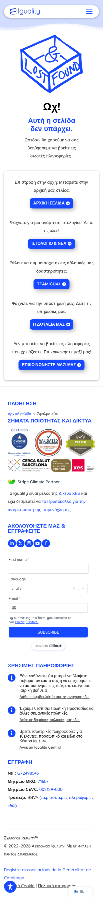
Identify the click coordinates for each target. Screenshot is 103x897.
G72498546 (28, 773)
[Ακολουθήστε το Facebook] (46, 543)
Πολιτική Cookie (19, 885)
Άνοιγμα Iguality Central (40, 747)
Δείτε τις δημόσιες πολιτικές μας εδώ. (50, 719)
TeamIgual (49, 284)
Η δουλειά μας (49, 324)
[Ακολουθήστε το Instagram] (29, 543)
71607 (43, 781)
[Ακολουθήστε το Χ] (20, 543)
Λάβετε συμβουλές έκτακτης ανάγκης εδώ (55, 696)
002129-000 (50, 789)
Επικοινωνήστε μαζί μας (49, 365)
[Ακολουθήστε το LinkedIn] (12, 543)
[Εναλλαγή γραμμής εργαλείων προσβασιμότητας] (10, 886)
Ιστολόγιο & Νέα (49, 243)
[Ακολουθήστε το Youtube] (38, 543)
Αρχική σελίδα (49, 203)
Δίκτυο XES (69, 493)
